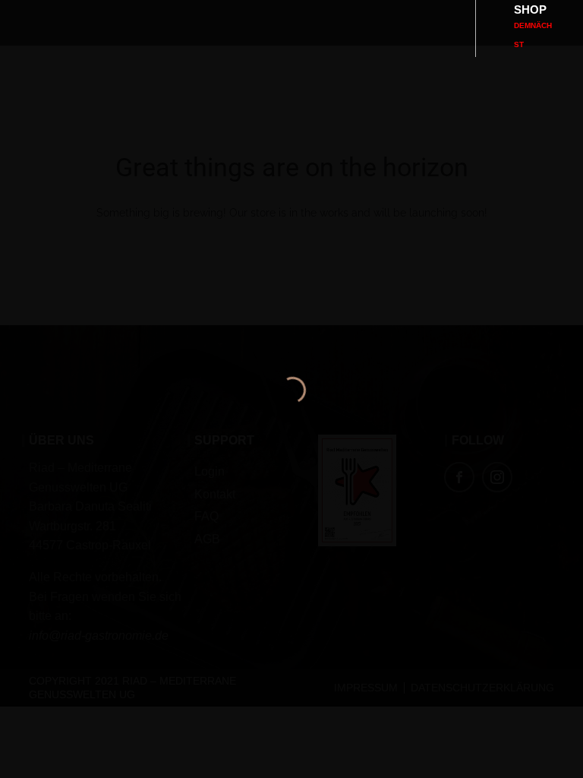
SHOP (533, 26)
